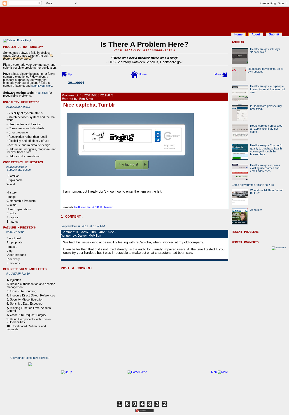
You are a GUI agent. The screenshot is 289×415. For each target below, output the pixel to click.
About (256, 34)
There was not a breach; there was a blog (144, 58)
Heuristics (41, 92)
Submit (274, 34)
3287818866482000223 (98, 232)
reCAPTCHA (94, 207)
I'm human (80, 207)
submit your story (41, 85)
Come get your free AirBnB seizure (253, 184)
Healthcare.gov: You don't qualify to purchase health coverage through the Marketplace (266, 150)
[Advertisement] (144, 19)
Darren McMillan (89, 235)
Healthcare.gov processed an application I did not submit (266, 128)
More (217, 74)
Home (238, 34)
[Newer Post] (64, 74)
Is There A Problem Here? (144, 44)
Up (70, 74)
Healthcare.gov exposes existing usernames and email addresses (265, 168)
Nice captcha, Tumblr (89, 105)
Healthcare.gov (171, 62)
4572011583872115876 (97, 95)
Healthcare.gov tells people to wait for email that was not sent (267, 89)
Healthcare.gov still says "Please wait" (265, 51)
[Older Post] (224, 74)
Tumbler (108, 207)
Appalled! (256, 209)
